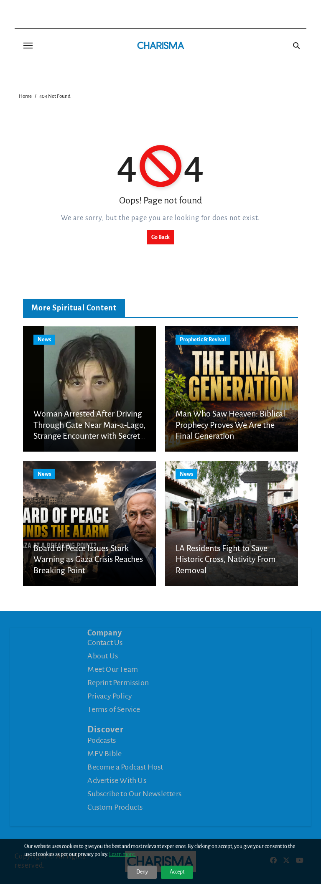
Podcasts (101, 740)
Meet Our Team (112, 669)
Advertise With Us (116, 780)
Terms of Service (113, 709)
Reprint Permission (118, 682)
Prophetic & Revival (203, 340)
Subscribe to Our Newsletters (134, 794)
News (44, 340)
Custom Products (115, 807)
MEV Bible (104, 753)
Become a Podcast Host (125, 767)
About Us (102, 656)
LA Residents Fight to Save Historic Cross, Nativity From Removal (226, 559)
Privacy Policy (109, 696)
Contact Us (104, 642)
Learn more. (122, 854)
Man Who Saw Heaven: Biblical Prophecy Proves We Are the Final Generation (230, 424)
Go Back (160, 237)
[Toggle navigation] (28, 45)
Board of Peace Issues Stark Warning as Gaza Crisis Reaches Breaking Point (88, 559)
